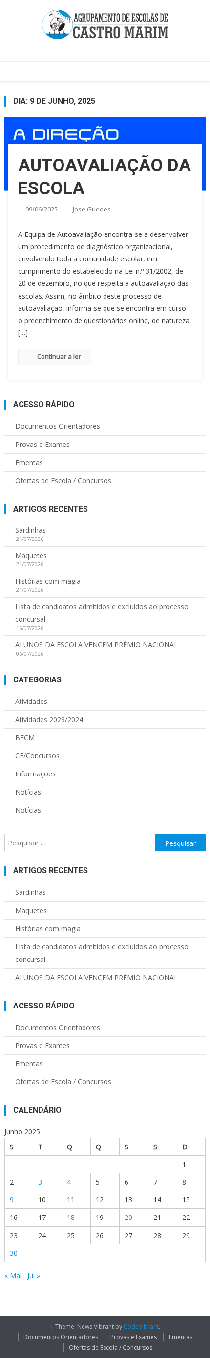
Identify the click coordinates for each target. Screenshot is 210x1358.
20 (128, 1217)
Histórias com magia (48, 580)
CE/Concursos (37, 755)
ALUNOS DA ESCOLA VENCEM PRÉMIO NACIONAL (96, 644)
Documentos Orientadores (57, 426)
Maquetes (31, 555)
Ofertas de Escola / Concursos (63, 480)
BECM (25, 737)
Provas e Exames (42, 444)
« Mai (12, 1275)
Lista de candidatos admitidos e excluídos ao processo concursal (102, 613)
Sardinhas (30, 530)
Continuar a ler (59, 356)
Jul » (33, 1275)
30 (14, 1253)
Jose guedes (92, 209)
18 (71, 1217)
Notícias (28, 791)
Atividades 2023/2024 (49, 719)
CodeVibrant (141, 1326)
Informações (35, 773)
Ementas (29, 462)
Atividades (31, 701)
